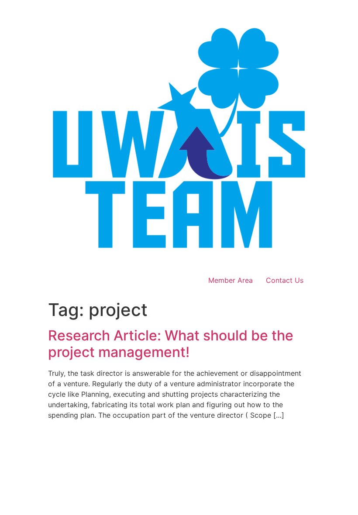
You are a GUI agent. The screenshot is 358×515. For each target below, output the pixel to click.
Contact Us (284, 280)
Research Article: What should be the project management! (170, 343)
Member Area (230, 280)
